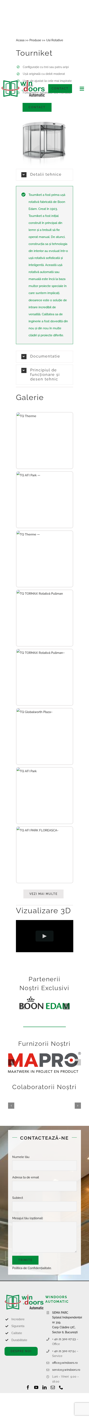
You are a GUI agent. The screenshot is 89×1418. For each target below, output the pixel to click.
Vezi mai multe (43, 894)
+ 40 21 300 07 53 (64, 1339)
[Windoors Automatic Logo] (24, 1296)
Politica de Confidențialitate (31, 1268)
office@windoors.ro (65, 1362)
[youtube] (36, 1387)
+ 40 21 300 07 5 (63, 1351)
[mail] (53, 1387)
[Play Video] (45, 936)
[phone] (61, 1387)
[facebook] (28, 1387)
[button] (44, 356)
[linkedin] (44, 1387)
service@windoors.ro (66, 1369)
